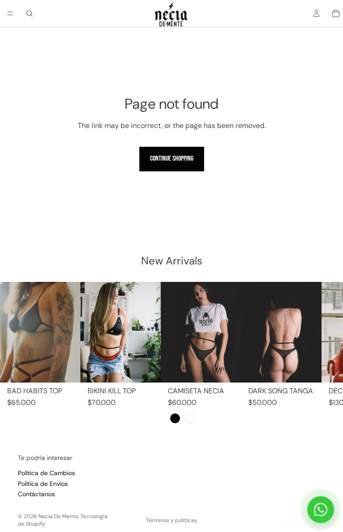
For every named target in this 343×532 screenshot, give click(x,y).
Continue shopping (171, 158)
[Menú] (10, 13)
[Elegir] (67, 369)
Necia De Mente (58, 516)
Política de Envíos (43, 484)
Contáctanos (36, 494)
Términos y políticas (171, 520)
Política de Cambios (46, 473)
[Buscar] (29, 13)
